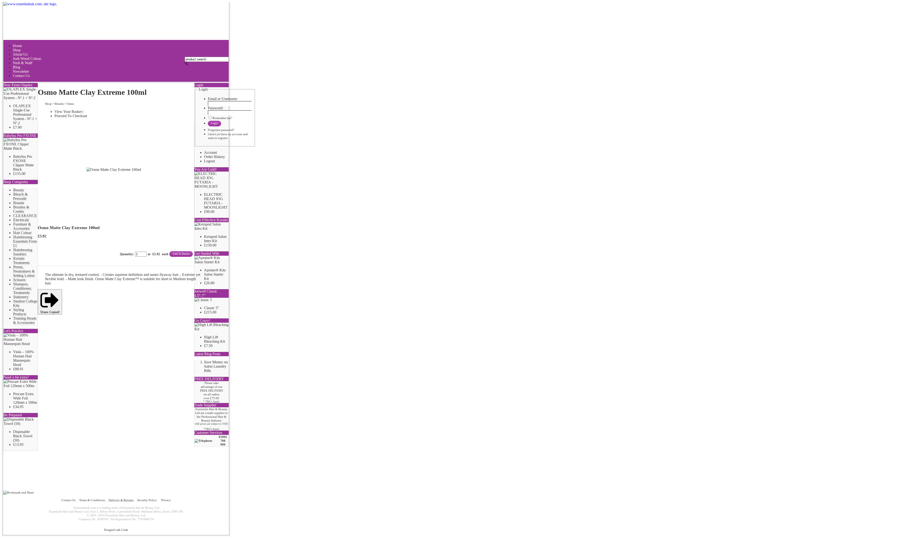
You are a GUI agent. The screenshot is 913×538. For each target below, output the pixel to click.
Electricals (21, 220)
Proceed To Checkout (70, 116)
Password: (215, 108)
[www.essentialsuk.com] (116, 21)
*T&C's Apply (211, 429)
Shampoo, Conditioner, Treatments (22, 288)
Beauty (18, 190)
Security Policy (147, 500)
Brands (18, 203)
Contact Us (68, 500)
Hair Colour (22, 233)
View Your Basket (68, 112)
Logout (209, 161)
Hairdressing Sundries (22, 252)
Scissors (19, 280)
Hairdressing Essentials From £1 (25, 241)
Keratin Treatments (21, 260)
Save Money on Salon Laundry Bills (216, 366)
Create (124, 530)
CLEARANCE (25, 216)
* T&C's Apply (211, 401)
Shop (48, 104)
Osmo (70, 104)
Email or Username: (223, 99)
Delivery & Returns (121, 500)
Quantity (126, 254)
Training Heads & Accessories (24, 320)
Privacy (166, 500)
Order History (214, 157)
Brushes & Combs (21, 209)
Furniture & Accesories (22, 226)
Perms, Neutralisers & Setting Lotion (24, 271)
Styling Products (19, 312)
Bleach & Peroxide (20, 196)
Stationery (21, 297)
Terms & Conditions (92, 500)
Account (210, 152)
